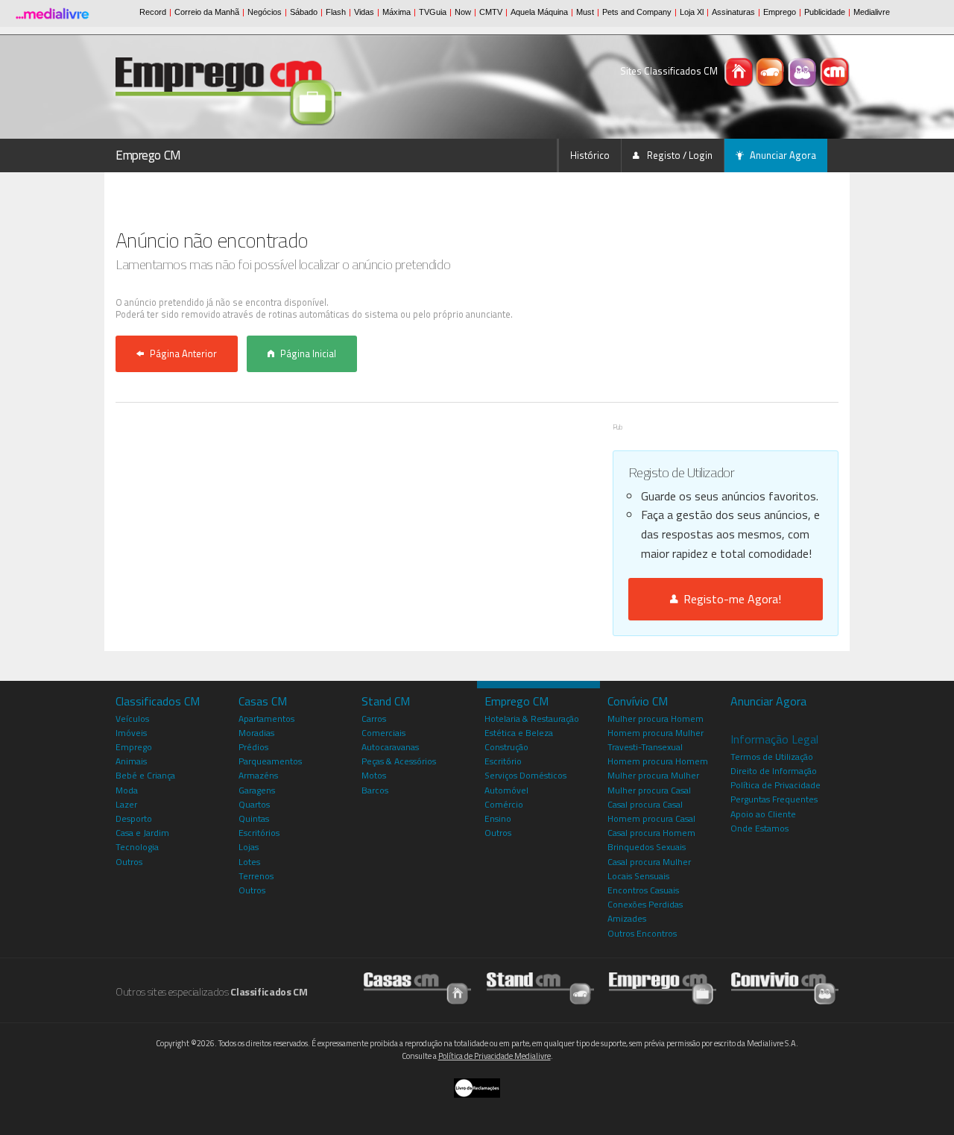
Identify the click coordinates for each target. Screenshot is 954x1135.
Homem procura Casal (651, 818)
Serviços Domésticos (525, 775)
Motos (373, 775)
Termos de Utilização (771, 756)
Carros (373, 718)
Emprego (134, 747)
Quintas (253, 818)
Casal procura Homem (651, 833)
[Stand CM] (772, 70)
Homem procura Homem (657, 761)
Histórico (590, 155)
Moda (127, 790)
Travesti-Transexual (645, 747)
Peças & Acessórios (398, 761)
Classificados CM (158, 701)
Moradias (256, 733)
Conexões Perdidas (645, 904)
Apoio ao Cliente (763, 814)
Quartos (254, 804)
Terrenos (256, 876)
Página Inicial (308, 353)
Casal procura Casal (645, 804)
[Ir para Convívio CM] (784, 988)
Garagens (256, 790)
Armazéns (258, 775)
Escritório (503, 761)
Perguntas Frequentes (774, 799)
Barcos (374, 790)
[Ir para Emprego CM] (662, 988)
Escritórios (258, 833)
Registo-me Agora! (729, 599)
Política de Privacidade (775, 785)
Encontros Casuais (643, 890)
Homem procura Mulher (655, 733)
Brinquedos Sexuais (646, 847)
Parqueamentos (270, 761)
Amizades (626, 918)
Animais (131, 761)
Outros (129, 862)
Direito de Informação (773, 771)
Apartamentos (266, 718)
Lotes (249, 862)
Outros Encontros (642, 933)
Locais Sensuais (638, 876)
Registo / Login (679, 155)
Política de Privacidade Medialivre (494, 1056)
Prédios (253, 747)
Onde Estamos (759, 828)
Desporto (134, 818)
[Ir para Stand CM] (540, 988)
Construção (506, 747)
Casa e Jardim (142, 833)
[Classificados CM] (835, 70)
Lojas (248, 847)
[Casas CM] (740, 70)
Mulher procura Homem (655, 718)
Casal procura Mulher (649, 862)
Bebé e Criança (145, 775)
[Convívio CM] (804, 70)
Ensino (497, 818)
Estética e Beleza (518, 733)
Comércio (503, 804)
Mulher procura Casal (649, 790)
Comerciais (383, 733)
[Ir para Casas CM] (417, 988)
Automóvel (506, 790)
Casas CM (262, 701)
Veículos (132, 718)
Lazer (126, 804)
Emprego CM (148, 155)
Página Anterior (183, 353)
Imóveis (131, 733)
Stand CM (385, 701)
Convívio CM (637, 701)
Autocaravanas (390, 747)
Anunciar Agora (783, 155)
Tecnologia (137, 847)
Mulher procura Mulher (653, 775)
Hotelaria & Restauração (531, 718)
